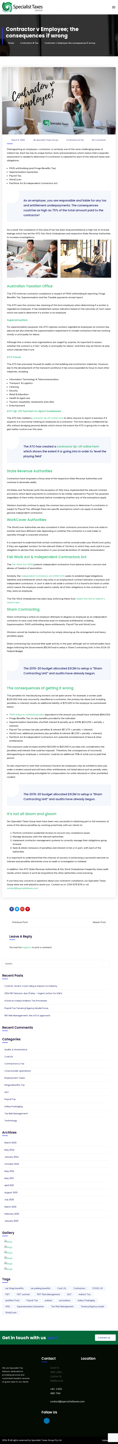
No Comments (99, 140)
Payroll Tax (10, 1099)
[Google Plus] (22, 909)
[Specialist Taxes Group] (22, 7)
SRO (7, 1306)
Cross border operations (17, 1070)
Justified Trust (12, 1300)
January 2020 (11, 1220)
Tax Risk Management (16, 1113)
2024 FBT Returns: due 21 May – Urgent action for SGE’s (33, 993)
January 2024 (11, 1156)
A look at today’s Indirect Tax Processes (25, 1000)
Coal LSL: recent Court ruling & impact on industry (30, 985)
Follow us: (107, 1440)
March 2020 (10, 1206)
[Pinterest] (27, 909)
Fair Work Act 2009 (22, 564)
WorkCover (11, 1312)
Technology (10, 1120)
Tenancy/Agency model (92, 1306)
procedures (65, 1300)
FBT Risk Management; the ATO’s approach (27, 1015)
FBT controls (23, 1294)
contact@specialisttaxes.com (22, 888)
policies (48, 1300)
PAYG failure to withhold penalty (26, 714)
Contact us (104, 1337)
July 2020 (9, 1199)
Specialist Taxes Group (47, 140)
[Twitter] (17, 909)
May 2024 (9, 1149)
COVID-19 (97, 1288)
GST (6, 1092)
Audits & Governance (15, 1049)
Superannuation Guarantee (30, 1306)
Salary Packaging (13, 1106)
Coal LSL (8, 1056)
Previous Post (20, 922)
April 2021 (9, 1185)
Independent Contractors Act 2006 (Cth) (43, 575)
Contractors (79, 1288)
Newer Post (99, 922)
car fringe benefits (14, 1288)
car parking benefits (40, 1288)
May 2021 (9, 1178)
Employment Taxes (14, 1077)
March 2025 (10, 1142)
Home (11, 43)
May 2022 (9, 1171)
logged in (27, 947)
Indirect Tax (85, 1294)
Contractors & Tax (29, 43)
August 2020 (11, 1192)
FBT (7, 1294)
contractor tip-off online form (47, 417)
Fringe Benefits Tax (14, 1084)
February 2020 (11, 1213)
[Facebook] (11, 909)
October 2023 (11, 1163)
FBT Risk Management (48, 1294)
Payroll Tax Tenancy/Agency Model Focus (26, 1008)
